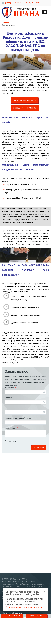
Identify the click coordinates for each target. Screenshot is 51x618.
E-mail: (8, 408)
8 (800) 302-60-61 (32, 3)
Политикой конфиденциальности (23, 607)
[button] (44, 592)
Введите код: (11, 441)
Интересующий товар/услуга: (18, 418)
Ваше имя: (10, 387)
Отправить (38, 448)
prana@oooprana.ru (13, 3)
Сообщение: (11, 428)
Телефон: (10, 398)
